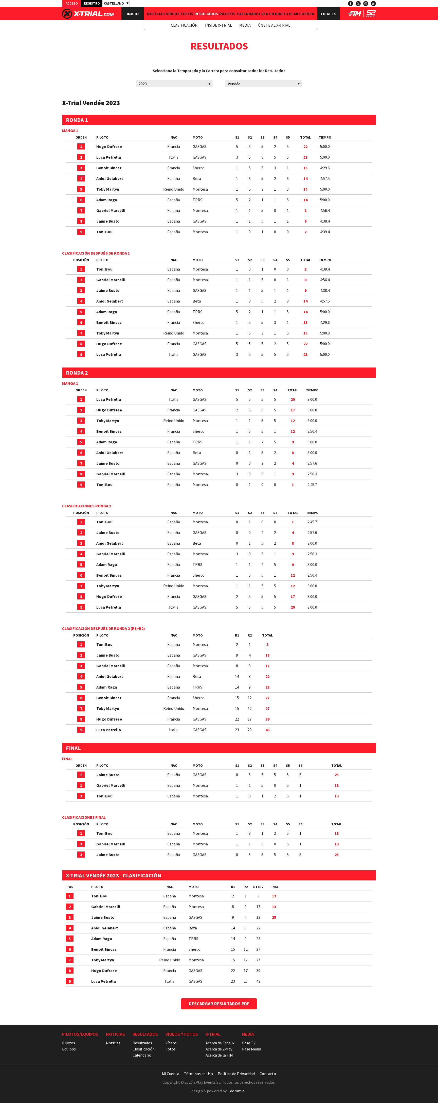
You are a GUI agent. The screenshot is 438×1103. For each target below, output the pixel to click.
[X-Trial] (88, 17)
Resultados (206, 13)
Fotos (187, 13)
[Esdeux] (371, 15)
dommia (237, 1090)
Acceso (72, 3)
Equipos (69, 1048)
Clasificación (184, 25)
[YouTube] (373, 3)
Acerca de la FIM (219, 1055)
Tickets (328, 13)
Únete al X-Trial (274, 25)
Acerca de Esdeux (220, 1042)
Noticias (156, 13)
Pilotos (227, 13)
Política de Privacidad (236, 1073)
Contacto (268, 1073)
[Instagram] (365, 3)
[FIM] (354, 15)
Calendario (248, 13)
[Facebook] (350, 3)
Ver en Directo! (277, 13)
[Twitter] (358, 3)
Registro (92, 3)
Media (245, 25)
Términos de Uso (198, 1073)
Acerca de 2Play (219, 1048)
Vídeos (172, 13)
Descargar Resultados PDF (219, 1004)
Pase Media (251, 1048)
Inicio (133, 13)
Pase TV (249, 1042)
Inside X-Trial (218, 25)
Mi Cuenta (304, 13)
